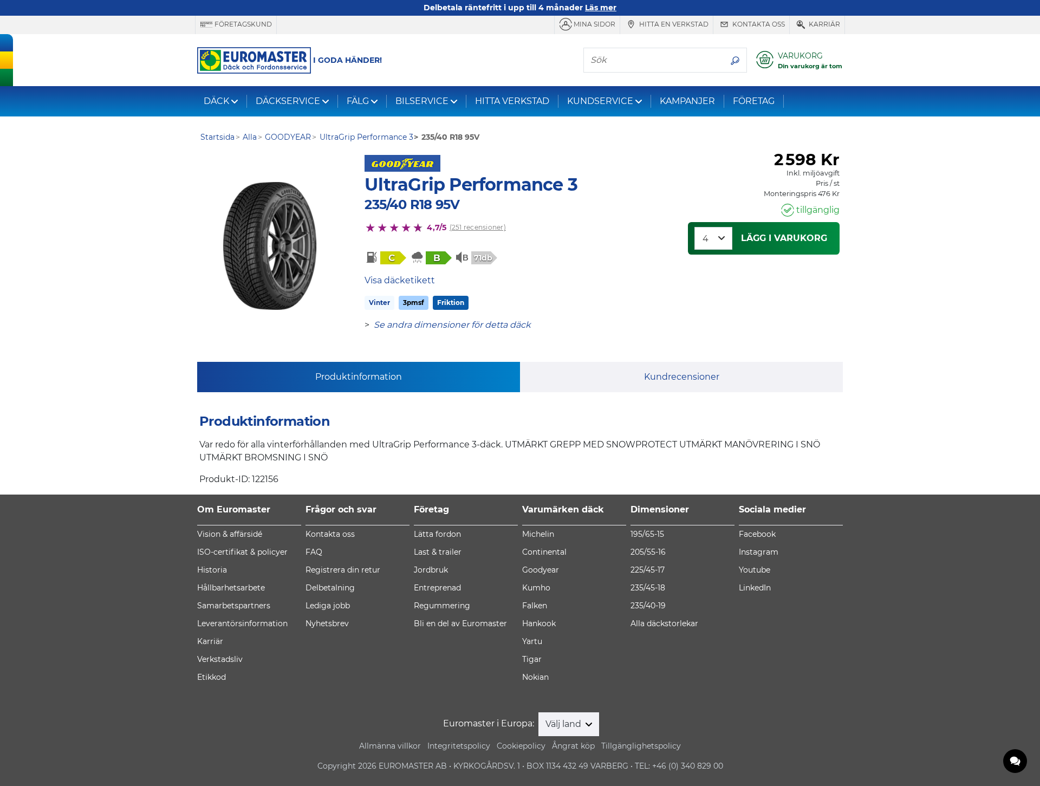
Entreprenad (437, 588)
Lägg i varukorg (784, 238)
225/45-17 (647, 570)
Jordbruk (431, 570)
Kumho (536, 588)
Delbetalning (330, 588)
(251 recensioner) (478, 227)
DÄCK (216, 101)
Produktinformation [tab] (358, 377)
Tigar (532, 659)
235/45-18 (647, 588)
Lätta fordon (437, 534)
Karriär (823, 24)
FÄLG (358, 101)
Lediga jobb (328, 605)
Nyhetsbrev (327, 623)
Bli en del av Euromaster (460, 623)
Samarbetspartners (233, 605)
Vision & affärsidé (229, 534)
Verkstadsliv (220, 659)
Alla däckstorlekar (664, 623)
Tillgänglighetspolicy (641, 746)
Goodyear (540, 570)
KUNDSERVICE (600, 101)
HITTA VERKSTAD (512, 101)
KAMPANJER (687, 101)
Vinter (379, 302)
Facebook (757, 534)
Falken (534, 605)
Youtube (754, 570)
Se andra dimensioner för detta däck (452, 325)
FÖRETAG (754, 101)
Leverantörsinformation (242, 623)
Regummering (442, 605)
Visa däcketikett (400, 280)
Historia (212, 570)
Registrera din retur (343, 570)
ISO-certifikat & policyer (242, 552)
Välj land (564, 724)
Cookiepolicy (521, 746)
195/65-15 (647, 534)
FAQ (314, 552)
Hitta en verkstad (673, 24)
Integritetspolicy (458, 746)
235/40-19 (648, 605)
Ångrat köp (573, 746)
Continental (544, 552)
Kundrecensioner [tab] (681, 377)
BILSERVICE (421, 101)
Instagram (758, 552)
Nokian (535, 677)
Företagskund (242, 24)
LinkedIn (755, 588)
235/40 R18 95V (412, 204)
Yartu (532, 641)
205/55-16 (648, 552)
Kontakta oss (758, 24)
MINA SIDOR (593, 24)
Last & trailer (437, 552)
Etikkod (211, 677)
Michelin (538, 534)
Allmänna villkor (390, 746)
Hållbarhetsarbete (231, 588)
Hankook (539, 623)
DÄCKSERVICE (288, 101)
